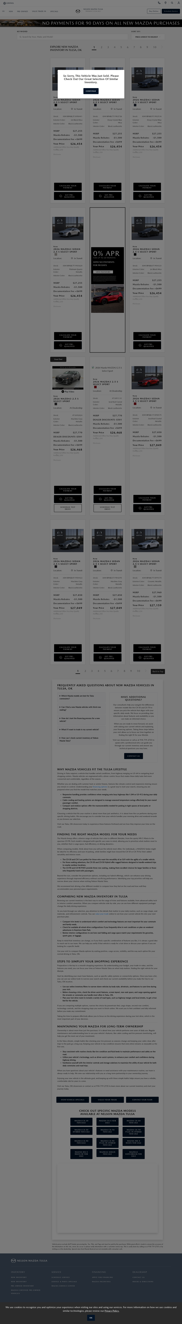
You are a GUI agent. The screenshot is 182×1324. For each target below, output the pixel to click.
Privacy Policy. (112, 1310)
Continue (91, 91)
